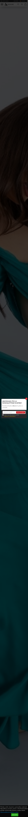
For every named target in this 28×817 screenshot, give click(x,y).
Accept (15, 814)
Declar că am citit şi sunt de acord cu (11, 415)
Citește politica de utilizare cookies (9, 812)
